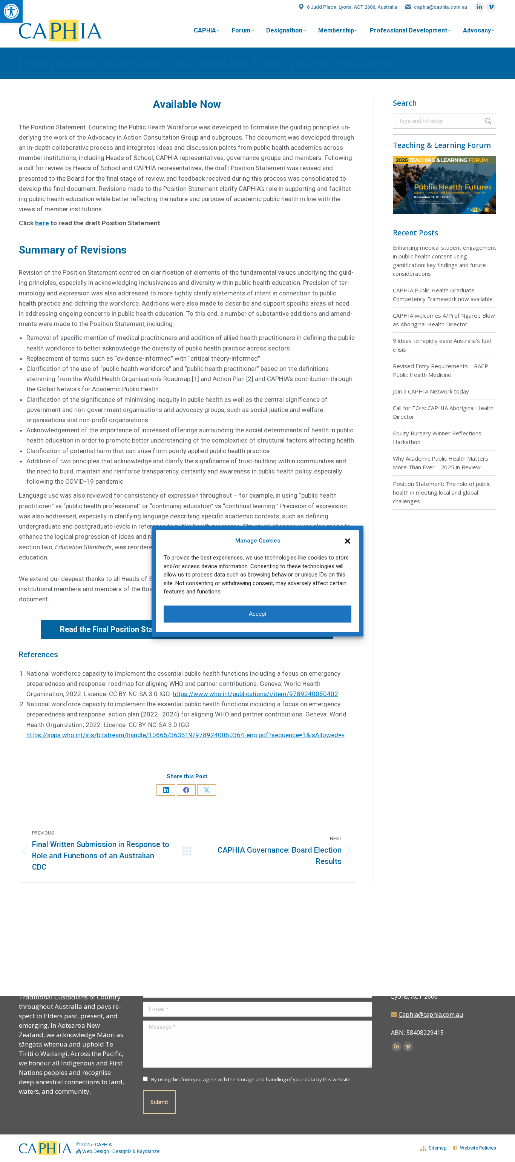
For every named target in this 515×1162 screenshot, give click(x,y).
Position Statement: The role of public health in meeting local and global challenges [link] (441, 492)
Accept (257, 613)
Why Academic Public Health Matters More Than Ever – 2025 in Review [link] (440, 463)
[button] (347, 541)
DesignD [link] (121, 1151)
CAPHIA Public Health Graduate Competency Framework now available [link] (443, 294)
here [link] (42, 223)
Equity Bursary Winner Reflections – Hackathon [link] (439, 437)
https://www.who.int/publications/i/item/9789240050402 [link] (255, 694)
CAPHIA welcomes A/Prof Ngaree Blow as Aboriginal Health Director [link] (444, 320)
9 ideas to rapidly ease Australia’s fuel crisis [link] (442, 345)
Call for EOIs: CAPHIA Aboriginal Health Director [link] (443, 412)
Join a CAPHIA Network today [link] (431, 391)
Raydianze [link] (148, 1151)
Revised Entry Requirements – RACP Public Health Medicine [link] (440, 370)
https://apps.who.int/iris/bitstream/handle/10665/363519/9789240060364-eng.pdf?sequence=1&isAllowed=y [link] (185, 735)
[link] (11, 11)
